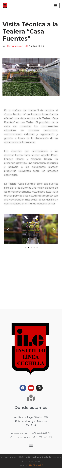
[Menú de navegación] (56, 5)
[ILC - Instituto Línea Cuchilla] (4, 5)
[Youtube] (31, 388)
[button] (25, 247)
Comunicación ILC (17, 46)
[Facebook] (23, 388)
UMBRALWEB (36, 465)
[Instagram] (39, 388)
